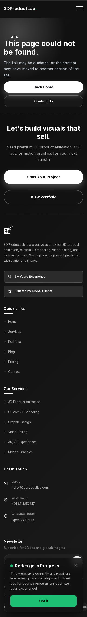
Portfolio (14, 341)
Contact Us (43, 101)
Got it (43, 601)
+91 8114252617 (23, 504)
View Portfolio (43, 197)
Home (12, 322)
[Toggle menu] (79, 8)
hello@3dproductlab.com (30, 487)
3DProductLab (20, 8)
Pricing (13, 362)
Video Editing (17, 432)
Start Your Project (43, 177)
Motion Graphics (20, 452)
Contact (14, 372)
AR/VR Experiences (22, 442)
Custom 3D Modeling (23, 412)
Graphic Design (19, 422)
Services (14, 332)
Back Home (43, 87)
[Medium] (85, 607)
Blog (11, 352)
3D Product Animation (24, 402)
